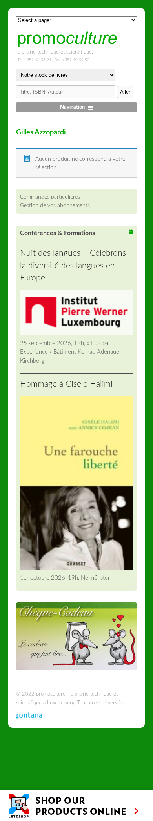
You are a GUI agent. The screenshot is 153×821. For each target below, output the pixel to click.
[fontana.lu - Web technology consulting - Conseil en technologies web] (29, 715)
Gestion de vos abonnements (55, 205)
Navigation (72, 107)
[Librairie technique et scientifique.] (67, 44)
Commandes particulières (50, 197)
